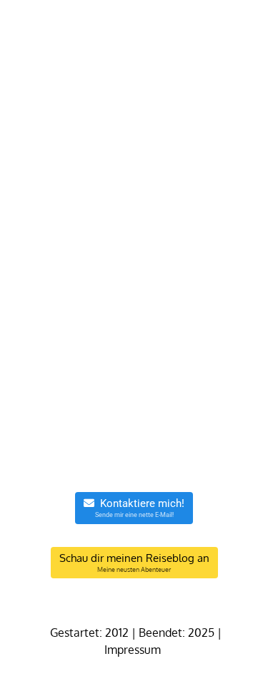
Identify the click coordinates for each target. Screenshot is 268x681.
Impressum (134, 649)
